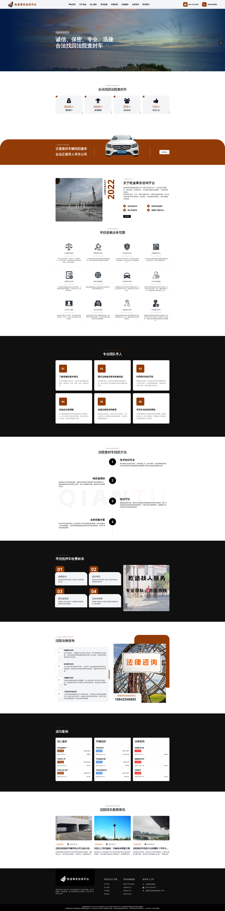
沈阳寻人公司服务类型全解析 (146, 848)
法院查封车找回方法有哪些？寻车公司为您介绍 (112, 848)
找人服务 (93, 4)
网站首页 (72, 4)
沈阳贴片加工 (127, 891)
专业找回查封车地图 (126, 906)
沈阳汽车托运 (127, 894)
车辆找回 (114, 4)
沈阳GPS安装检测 (128, 884)
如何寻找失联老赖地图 (137, 906)
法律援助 (124, 4)
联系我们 (146, 4)
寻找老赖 (103, 4)
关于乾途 (82, 4)
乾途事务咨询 (60, 844)
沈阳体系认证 (127, 887)
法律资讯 (135, 4)
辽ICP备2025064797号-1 (114, 906)
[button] (221, 38)
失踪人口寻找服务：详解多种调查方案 (73, 848)
